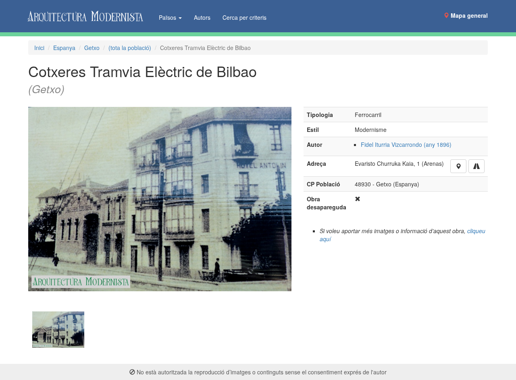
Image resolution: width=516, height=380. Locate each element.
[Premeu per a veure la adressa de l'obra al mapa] (458, 166)
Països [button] (168, 17)
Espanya (64, 48)
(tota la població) (129, 48)
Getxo (92, 48)
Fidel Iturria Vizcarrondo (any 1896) (406, 144)
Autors (202, 17)
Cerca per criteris (244, 17)
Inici (39, 48)
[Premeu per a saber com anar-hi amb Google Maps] (476, 166)
